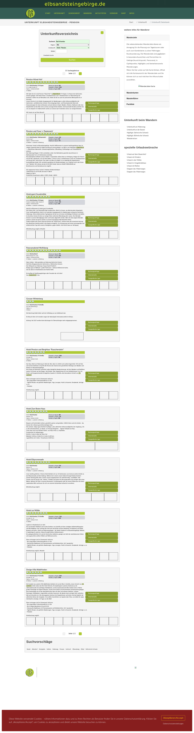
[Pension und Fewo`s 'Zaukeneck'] (101, 142)
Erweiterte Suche (49, 55)
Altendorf (34, 649)
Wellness (96, 700)
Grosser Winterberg (34, 299)
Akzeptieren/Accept (173, 718)
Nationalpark (93, 693)
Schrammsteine (114, 693)
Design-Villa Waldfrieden (36, 570)
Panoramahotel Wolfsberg (37, 248)
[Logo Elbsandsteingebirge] (30, 13)
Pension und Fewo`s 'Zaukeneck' (39, 131)
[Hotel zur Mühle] (101, 521)
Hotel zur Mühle (33, 510)
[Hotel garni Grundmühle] (101, 205)
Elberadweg (76, 649)
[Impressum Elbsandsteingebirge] (153, 2)
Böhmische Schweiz (91, 649)
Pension (55, 696)
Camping (55, 704)
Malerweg (55, 649)
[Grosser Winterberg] (101, 309)
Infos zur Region (33, 696)
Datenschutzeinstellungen (173, 724)
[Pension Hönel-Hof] (101, 90)
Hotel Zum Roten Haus (35, 409)
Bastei (28, 649)
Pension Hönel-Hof (34, 79)
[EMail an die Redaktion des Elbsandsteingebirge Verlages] (167, 2)
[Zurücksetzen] (102, 32)
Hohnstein (112, 697)
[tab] (146, 37)
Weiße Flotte (79, 697)
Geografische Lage (94, 110)
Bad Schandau (89, 697)
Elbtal (82, 649)
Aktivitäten (31, 704)
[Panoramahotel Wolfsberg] (101, 258)
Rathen (49, 649)
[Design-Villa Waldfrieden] (101, 580)
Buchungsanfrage (93, 103)
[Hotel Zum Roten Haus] (101, 419)
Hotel (54, 693)
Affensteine (103, 693)
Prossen (62, 649)
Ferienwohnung (57, 699)
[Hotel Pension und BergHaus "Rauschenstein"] (101, 360)
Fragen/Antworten (34, 693)
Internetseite (92, 106)
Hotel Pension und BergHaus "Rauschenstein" (45, 350)
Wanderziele (132, 38)
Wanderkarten (132, 93)
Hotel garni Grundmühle (36, 194)
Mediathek (31, 699)
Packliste (130, 104)
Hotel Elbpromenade (35, 460)
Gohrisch (68, 649)
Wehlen (98, 697)
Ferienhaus (56, 701)
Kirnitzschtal (88, 700)
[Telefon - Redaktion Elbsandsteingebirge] (160, 2)
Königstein (42, 649)
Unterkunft (142, 22)
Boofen (103, 700)
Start (131, 22)
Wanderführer (132, 98)
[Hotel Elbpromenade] (101, 470)
